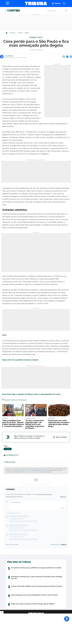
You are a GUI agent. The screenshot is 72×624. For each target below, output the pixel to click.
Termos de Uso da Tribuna (25, 470)
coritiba (7, 449)
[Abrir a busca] (64, 3)
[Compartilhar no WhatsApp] (64, 56)
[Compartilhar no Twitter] (71, 56)
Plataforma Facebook (38, 470)
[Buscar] (66, 10)
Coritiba (13, 10)
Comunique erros (11, 455)
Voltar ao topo (10, 462)
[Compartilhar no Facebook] (67, 56)
